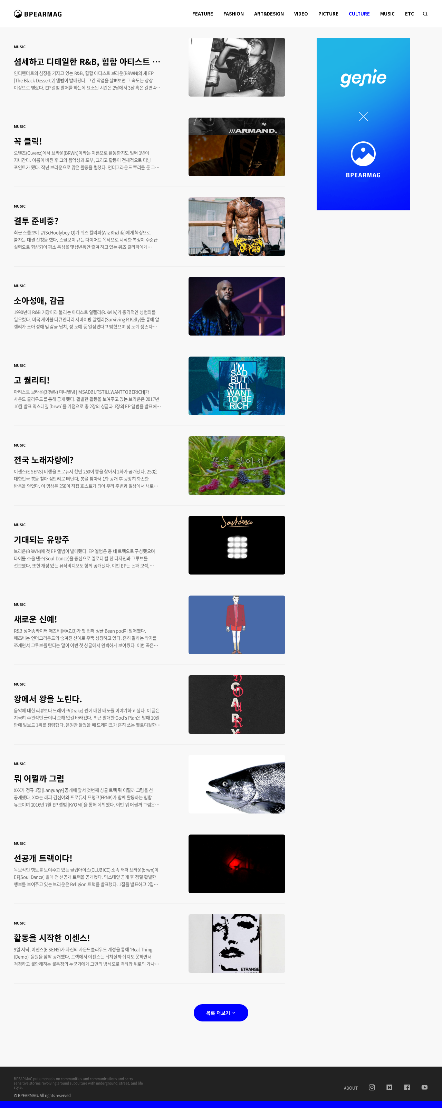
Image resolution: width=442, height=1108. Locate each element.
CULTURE (359, 13)
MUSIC (387, 13)
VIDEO (301, 13)
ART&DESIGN (269, 13)
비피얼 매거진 (39, 17)
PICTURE (328, 13)
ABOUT (351, 1088)
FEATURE (202, 13)
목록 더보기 (218, 1012)
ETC (409, 13)
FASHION (233, 13)
